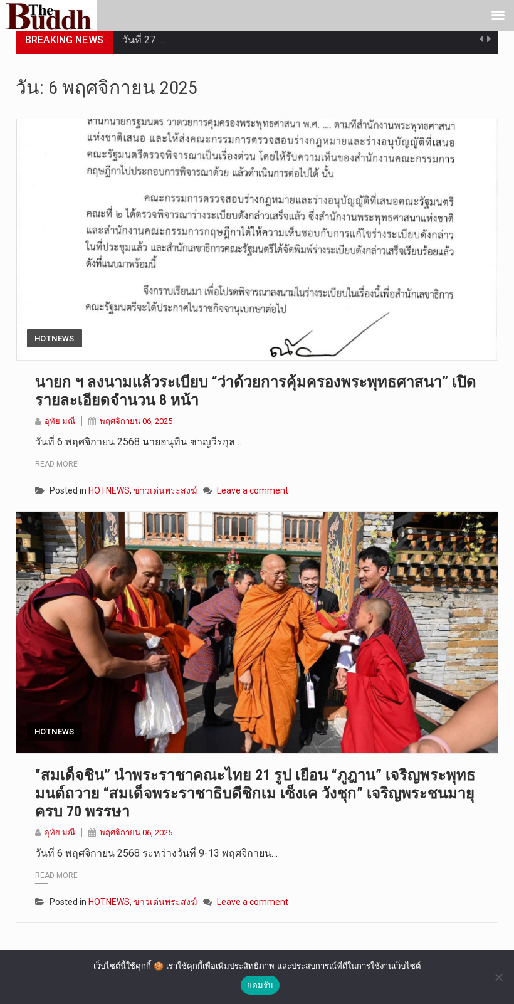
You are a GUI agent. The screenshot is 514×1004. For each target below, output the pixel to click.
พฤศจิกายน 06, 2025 (136, 421)
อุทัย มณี (60, 421)
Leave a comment (252, 490)
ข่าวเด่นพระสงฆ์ (165, 490)
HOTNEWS (54, 338)
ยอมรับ (260, 985)
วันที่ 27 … (143, 40)
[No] (498, 977)
